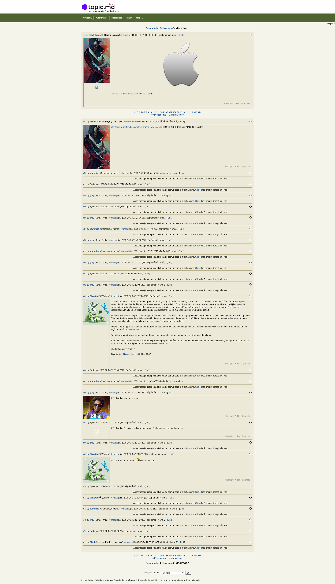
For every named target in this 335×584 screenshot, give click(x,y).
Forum (129, 18)
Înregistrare (116, 18)
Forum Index (152, 28)
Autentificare (101, 18)
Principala (87, 18)
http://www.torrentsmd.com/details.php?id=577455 (134, 127)
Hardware (167, 28)
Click (197, 179)
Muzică (139, 18)
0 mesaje (125, 35)
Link (181, 35)
